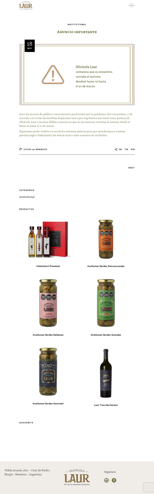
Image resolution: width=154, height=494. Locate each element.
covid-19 (29, 149)
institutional (77, 24)
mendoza (41, 149)
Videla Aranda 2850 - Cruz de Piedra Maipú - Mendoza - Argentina (27, 472)
